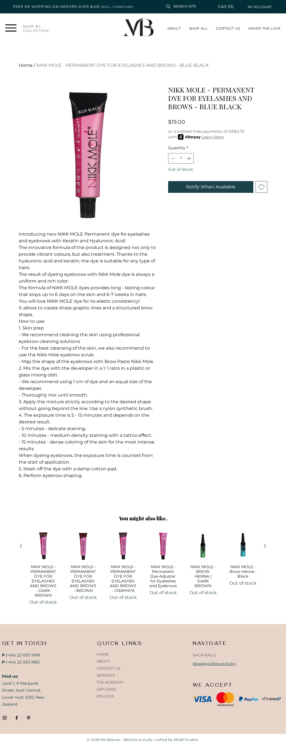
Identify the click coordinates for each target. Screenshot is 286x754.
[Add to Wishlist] (261, 187)
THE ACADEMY (110, 682)
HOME (103, 654)
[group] (143, 569)
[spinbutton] (181, 158)
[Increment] (189, 158)
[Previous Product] (21, 545)
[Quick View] (43, 546)
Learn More (213, 136)
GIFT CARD (106, 689)
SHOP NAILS (204, 655)
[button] (229, 6)
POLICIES (105, 696)
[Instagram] (4, 717)
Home (26, 65)
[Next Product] (265, 545)
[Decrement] (172, 158)
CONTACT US (108, 668)
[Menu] (11, 27)
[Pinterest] (28, 717)
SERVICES (106, 675)
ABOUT (103, 661)
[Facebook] (16, 717)
